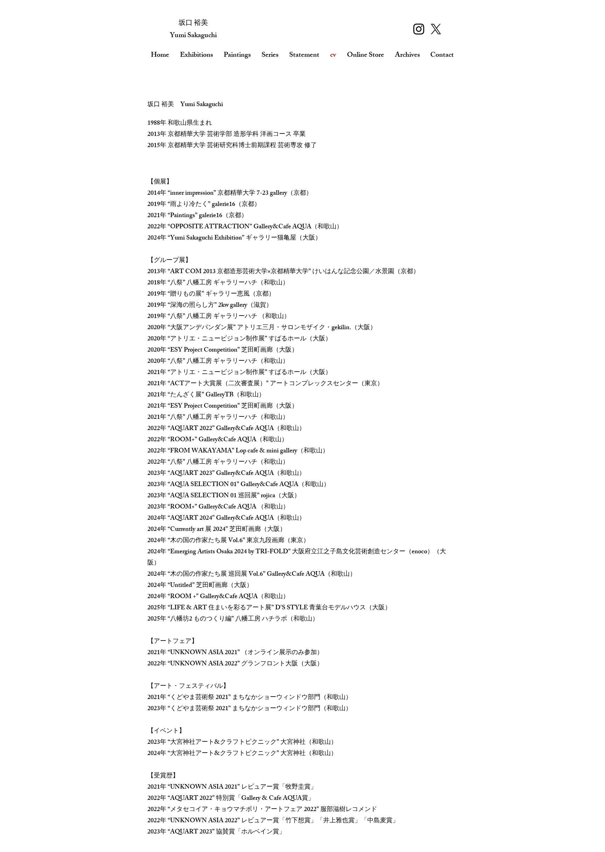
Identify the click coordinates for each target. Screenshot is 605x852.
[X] (436, 29)
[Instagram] (418, 29)
